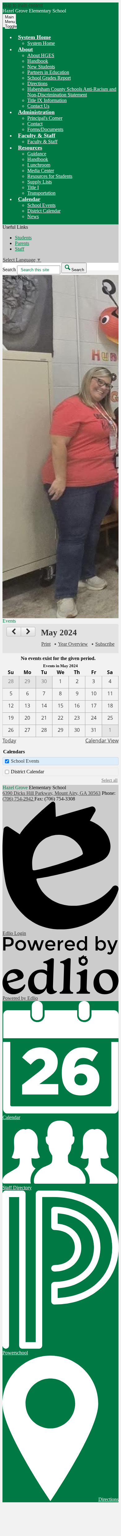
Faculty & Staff (42, 141)
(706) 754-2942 (18, 798)
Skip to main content (22, 5)
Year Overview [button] (73, 644)
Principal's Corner (44, 118)
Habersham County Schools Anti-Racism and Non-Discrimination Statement (71, 91)
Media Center (40, 170)
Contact (35, 123)
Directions (37, 83)
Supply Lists (39, 181)
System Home (41, 43)
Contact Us (38, 106)
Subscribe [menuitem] (104, 644)
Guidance (36, 153)
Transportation (41, 193)
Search (9, 269)
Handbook (37, 61)
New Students (41, 66)
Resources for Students (49, 176)
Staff (19, 249)
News (33, 216)
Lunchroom (38, 165)
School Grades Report (49, 78)
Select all (109, 780)
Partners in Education (48, 72)
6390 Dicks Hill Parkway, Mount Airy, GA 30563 (51, 793)
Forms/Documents (45, 129)
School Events (41, 205)
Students (23, 237)
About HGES (40, 55)
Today (9, 740)
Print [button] (46, 644)
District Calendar (43, 210)
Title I (33, 187)
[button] (34, 37)
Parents (22, 243)
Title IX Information (47, 100)
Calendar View (102, 740)
